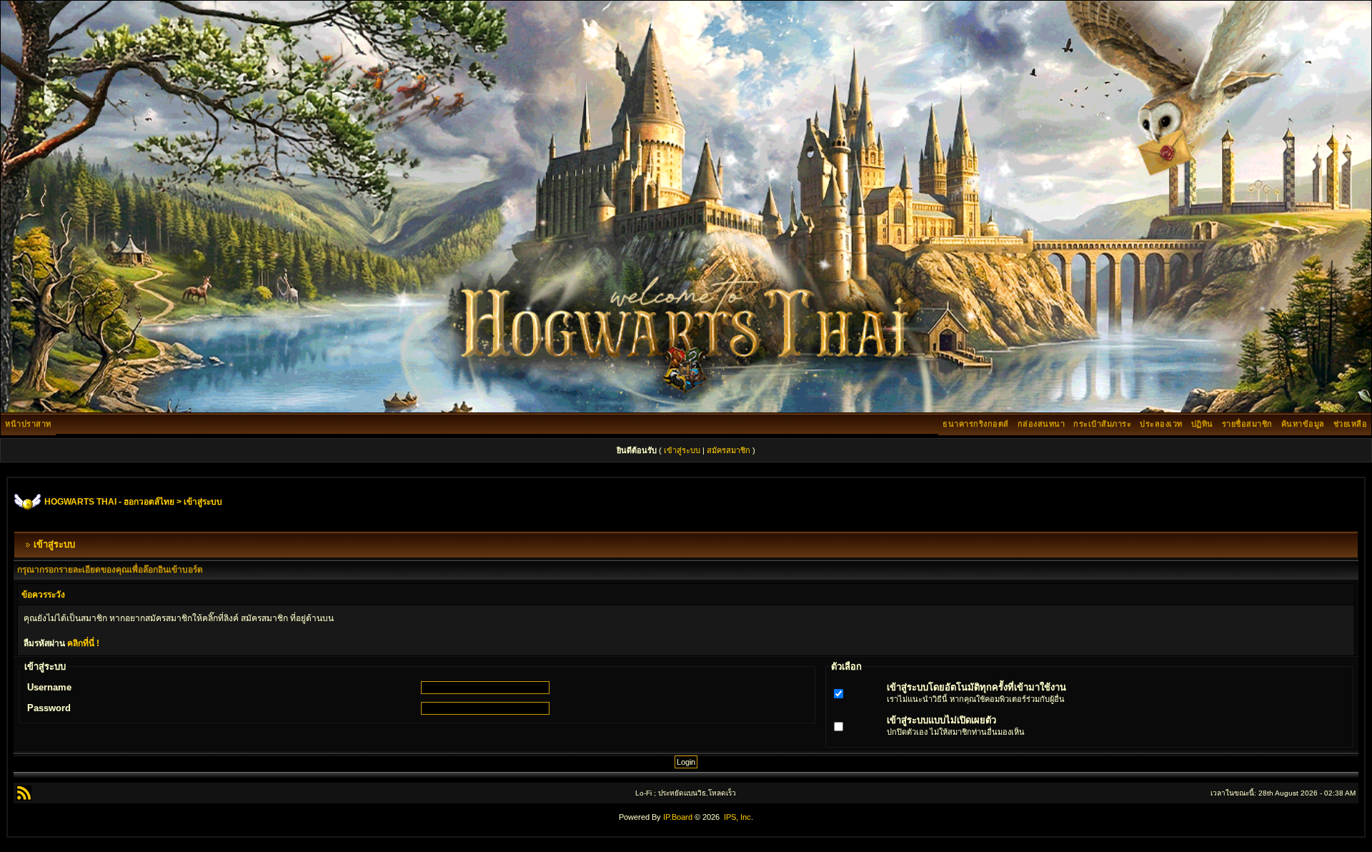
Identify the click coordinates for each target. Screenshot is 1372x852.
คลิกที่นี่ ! (83, 643)
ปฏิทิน (1202, 424)
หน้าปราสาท (28, 424)
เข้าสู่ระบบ (682, 450)
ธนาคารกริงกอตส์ (976, 424)
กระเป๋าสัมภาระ (1102, 424)
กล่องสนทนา (1041, 424)
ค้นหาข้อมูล (1303, 424)
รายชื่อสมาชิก (1247, 424)
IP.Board (677, 817)
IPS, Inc (737, 817)
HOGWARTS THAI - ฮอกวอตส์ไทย (109, 502)
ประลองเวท (1161, 424)
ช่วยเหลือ (1350, 424)
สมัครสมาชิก (728, 450)
